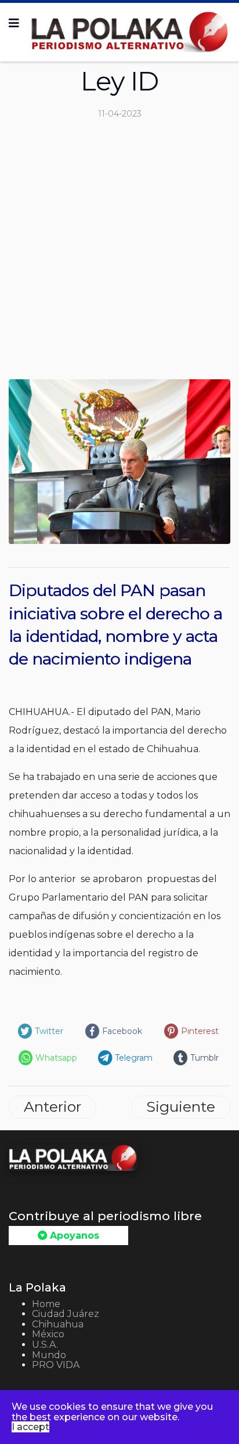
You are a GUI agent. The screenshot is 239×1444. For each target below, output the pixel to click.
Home (46, 1303)
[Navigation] (14, 23)
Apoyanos (73, 1235)
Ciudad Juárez (65, 1313)
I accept (30, 1426)
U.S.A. (45, 1344)
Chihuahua (58, 1324)
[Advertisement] (119, 254)
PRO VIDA (55, 1364)
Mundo (49, 1354)
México (48, 1334)
